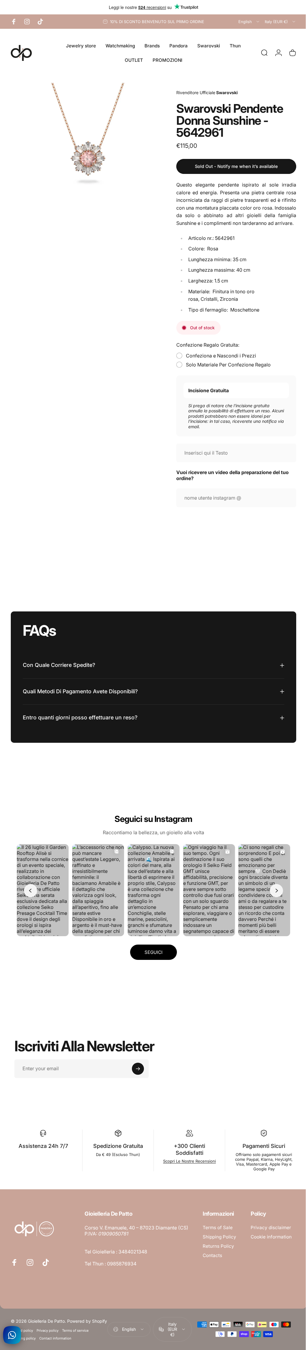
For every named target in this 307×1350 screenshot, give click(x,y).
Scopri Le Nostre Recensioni (186, 1159)
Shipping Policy (219, 1235)
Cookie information (105, 1326)
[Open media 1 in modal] (85, 157)
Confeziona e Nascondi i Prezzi (216, 356)
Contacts (212, 1254)
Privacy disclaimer (105, 1316)
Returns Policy (218, 1244)
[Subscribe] (138, 1067)
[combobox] (249, 21)
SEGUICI (151, 950)
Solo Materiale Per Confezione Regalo (223, 365)
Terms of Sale (218, 1226)
